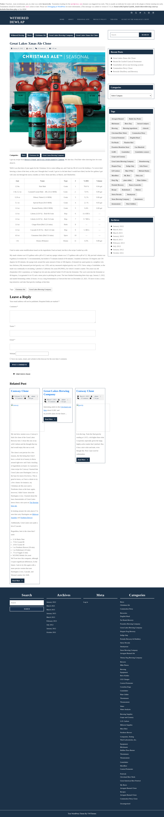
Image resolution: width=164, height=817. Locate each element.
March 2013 (118, 240)
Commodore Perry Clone (123, 68)
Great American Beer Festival (130, 781)
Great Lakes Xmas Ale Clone (30, 43)
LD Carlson (116, 171)
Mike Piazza (124, 665)
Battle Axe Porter (135, 119)
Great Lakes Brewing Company (61, 35)
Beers (29, 35)
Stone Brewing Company (120, 199)
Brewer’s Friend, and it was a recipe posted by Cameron (44, 160)
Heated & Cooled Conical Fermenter (127, 61)
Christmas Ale (40, 35)
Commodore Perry (138, 133)
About (71, 19)
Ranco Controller (135, 185)
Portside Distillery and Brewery (125, 71)
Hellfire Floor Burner (127, 750)
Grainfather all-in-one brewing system (128, 65)
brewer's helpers (143, 124)
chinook (145, 128)
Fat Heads (115, 142)
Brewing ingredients (130, 128)
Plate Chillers (141, 180)
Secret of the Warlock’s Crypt (135, 19)
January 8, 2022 (18, 48)
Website (12, 354)
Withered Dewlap (17, 35)
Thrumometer (125, 702)
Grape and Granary (118, 157)
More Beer (124, 729)
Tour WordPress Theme (76, 814)
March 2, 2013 (84, 396)
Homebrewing (144, 161)
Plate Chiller (124, 694)
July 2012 (117, 246)
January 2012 (118, 250)
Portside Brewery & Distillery (130, 639)
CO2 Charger (124, 679)
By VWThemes (90, 814)
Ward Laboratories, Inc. (128, 740)
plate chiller (128, 180)
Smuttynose (131, 194)
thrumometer (116, 204)
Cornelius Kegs (125, 687)
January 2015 (118, 236)
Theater (114, 19)
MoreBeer (115, 175)
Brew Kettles (124, 675)
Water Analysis (125, 709)
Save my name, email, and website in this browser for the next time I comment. (39, 359)
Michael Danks (144, 171)
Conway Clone (20, 390)
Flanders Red (128, 142)
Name (12, 326)
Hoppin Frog (116, 166)
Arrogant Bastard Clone (128, 788)
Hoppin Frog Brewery (127, 631)
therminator (139, 199)
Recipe (114, 190)
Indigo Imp (130, 166)
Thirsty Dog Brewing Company (131, 658)
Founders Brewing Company (130, 624)
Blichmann (115, 124)
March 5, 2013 (51, 399)
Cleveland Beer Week (119, 133)
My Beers (123, 785)
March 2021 (118, 230)
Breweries (123, 613)
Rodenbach (126, 190)
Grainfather (126, 152)
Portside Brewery (118, 185)
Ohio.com (139, 175)
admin (30, 48)
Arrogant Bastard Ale (127, 653)
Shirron (138, 190)
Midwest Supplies (126, 725)
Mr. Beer (127, 175)
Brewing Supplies (126, 714)
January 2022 (118, 226)
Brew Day (128, 124)
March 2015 (118, 233)
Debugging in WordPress (56, 7)
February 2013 (119, 243)
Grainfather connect (142, 152)
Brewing (115, 128)
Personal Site (83, 19)
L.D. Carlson (124, 721)
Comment (14, 307)
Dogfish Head (135, 138)
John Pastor (144, 166)
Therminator (124, 698)
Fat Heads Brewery (126, 620)
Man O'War (129, 171)
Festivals (123, 774)
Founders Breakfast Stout (120, 147)
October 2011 (118, 253)
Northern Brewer (26, 518)
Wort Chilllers (131, 204)
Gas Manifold (139, 147)
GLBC (114, 152)
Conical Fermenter (118, 138)
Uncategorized (125, 804)
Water (122, 706)
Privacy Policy (100, 19)
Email (12, 340)
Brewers (123, 662)
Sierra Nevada (116, 194)
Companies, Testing (127, 737)
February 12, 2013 (20, 396)
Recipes (123, 792)
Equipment (124, 672)
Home (62, 19)
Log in (85, 602)
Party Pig (115, 180)
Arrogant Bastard (118, 119)
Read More (18, 581)
